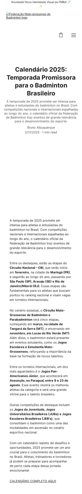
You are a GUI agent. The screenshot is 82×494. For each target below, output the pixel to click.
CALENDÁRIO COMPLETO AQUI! (33, 481)
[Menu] (73, 35)
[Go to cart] (60, 35)
